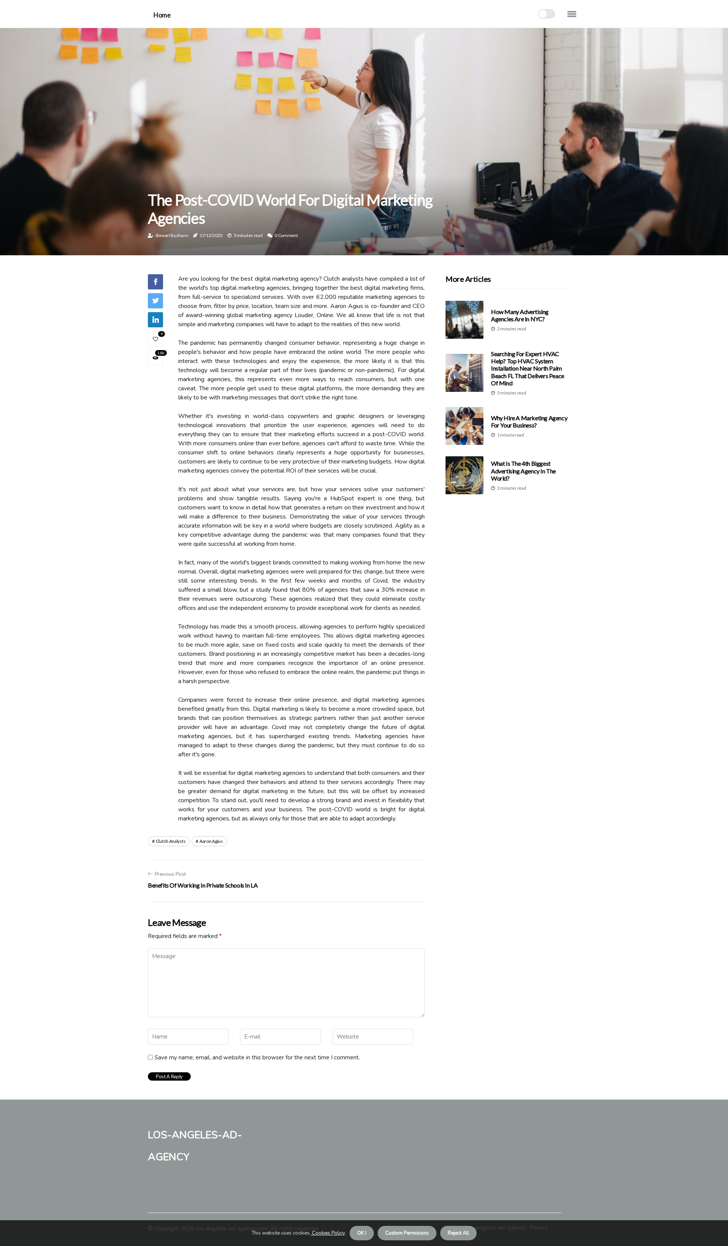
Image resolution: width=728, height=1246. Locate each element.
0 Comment (286, 235)
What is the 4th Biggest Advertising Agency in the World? (523, 470)
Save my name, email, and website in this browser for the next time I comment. (257, 1057)
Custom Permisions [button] (407, 1233)
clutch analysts (171, 841)
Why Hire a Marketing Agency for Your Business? (529, 421)
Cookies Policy (328, 1233)
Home (162, 15)
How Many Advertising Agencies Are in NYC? (520, 315)
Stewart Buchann (171, 235)
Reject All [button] (458, 1233)
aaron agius (211, 841)
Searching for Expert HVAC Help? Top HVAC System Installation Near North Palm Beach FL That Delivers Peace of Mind (527, 368)
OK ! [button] (361, 1233)
